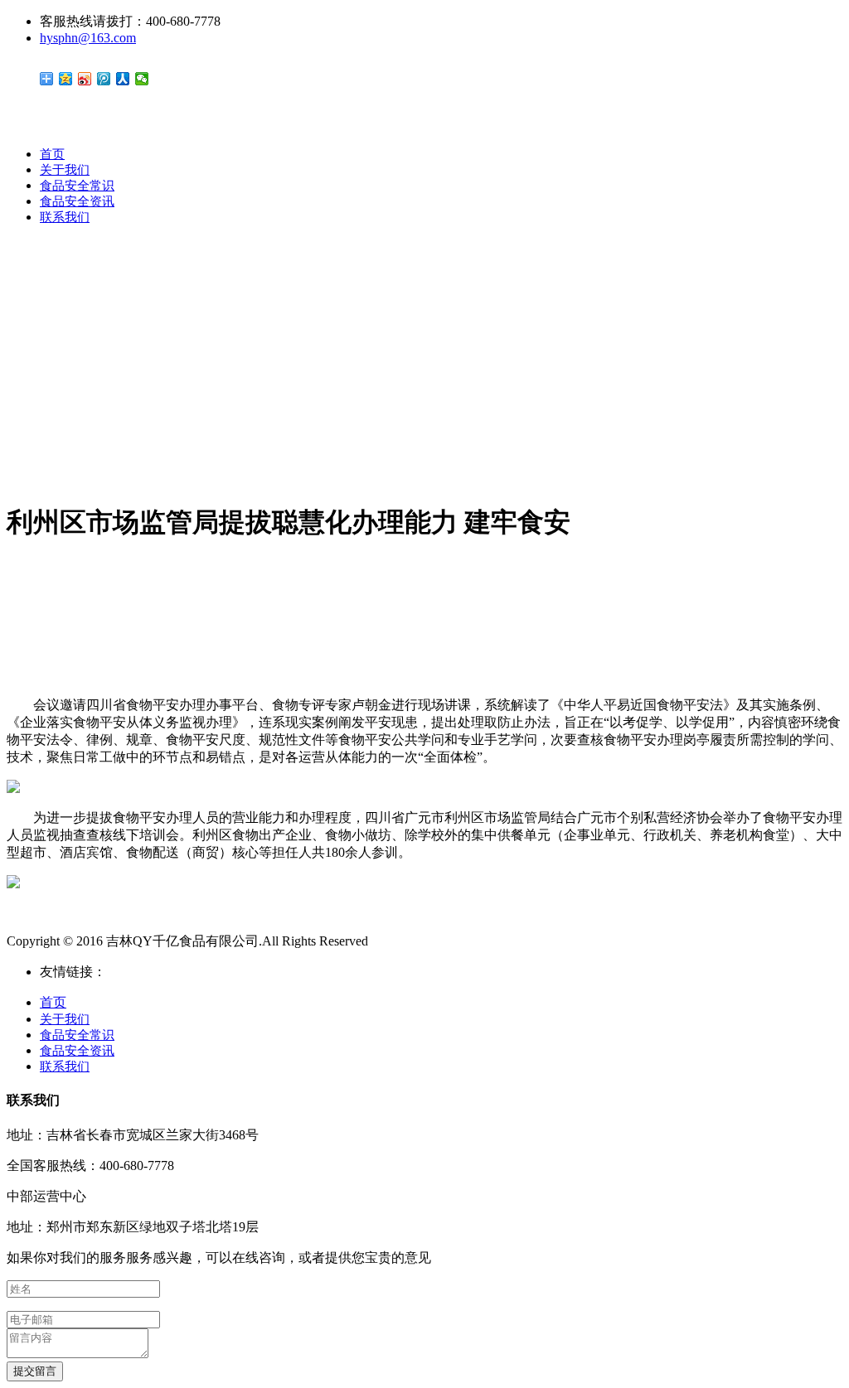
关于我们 (65, 170)
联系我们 (65, 217)
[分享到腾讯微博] (104, 78)
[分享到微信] (142, 78)
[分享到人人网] (123, 78)
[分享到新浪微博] (85, 78)
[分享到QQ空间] (66, 78)
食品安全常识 (77, 185)
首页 (52, 154)
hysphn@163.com (88, 38)
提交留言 (34, 1371)
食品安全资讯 (77, 201)
